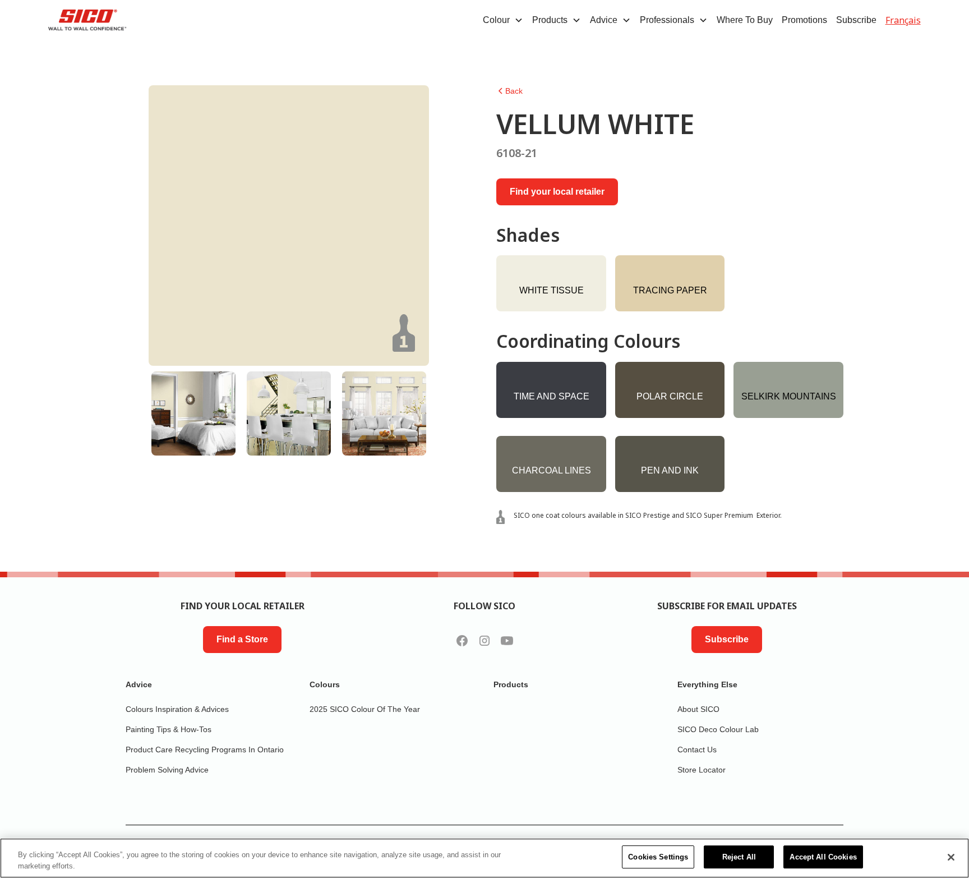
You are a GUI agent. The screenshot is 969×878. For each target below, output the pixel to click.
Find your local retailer (557, 191)
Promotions (804, 20)
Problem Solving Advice (167, 769)
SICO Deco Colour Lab (718, 729)
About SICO (698, 709)
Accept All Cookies (823, 857)
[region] (484, 858)
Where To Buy (745, 20)
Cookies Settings (658, 857)
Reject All (739, 857)
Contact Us (697, 749)
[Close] (951, 857)
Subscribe (856, 20)
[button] (503, 20)
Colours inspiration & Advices (177, 709)
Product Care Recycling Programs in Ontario (205, 749)
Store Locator (701, 769)
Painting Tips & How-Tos (168, 729)
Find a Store (242, 639)
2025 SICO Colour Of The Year (365, 709)
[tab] (193, 413)
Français (903, 20)
